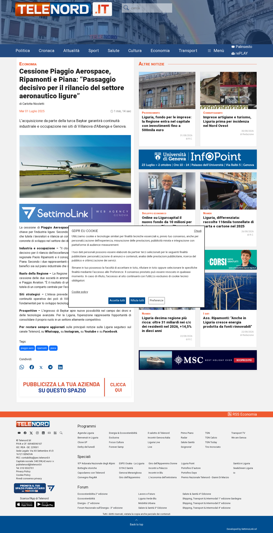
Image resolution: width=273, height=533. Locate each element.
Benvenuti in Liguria (88, 437)
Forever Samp (116, 446)
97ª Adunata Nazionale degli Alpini (96, 463)
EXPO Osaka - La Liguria (131, 463)
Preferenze (156, 300)
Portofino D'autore (191, 468)
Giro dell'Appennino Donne (163, 463)
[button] (215, 51)
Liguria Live (154, 442)
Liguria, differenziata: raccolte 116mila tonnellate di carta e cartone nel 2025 (228, 222)
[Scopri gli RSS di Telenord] (55, 433)
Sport (93, 50)
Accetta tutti (117, 300)
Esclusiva (114, 437)
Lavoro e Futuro (146, 494)
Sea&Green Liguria (243, 468)
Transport (188, 50)
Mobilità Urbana (146, 503)
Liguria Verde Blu (147, 498)
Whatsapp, (52, 331)
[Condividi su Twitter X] (41, 367)
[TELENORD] (33, 424)
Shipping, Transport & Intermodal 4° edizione (206, 507)
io (234, 472)
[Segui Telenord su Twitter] (31, 433)
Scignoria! (186, 446)
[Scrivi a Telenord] (49, 433)
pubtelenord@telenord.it (29, 464)
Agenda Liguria (86, 433)
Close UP (82, 442)
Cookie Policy (23, 475)
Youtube (90, 331)
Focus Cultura (116, 442)
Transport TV (238, 433)
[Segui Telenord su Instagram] (37, 433)
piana (53, 348)
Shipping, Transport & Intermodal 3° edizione (206, 503)
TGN (207, 433)
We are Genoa (238, 437)
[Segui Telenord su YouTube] (19, 433)
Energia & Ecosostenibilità (123, 433)
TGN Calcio (211, 437)
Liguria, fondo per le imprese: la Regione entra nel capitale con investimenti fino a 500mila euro (166, 123)
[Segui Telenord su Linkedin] (43, 433)
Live (150, 446)
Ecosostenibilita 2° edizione (93, 494)
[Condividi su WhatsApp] (22, 367)
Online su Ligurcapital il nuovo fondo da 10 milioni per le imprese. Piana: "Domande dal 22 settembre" (167, 224)
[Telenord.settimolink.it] (75, 387)
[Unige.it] (198, 159)
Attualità (71, 50)
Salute (113, 50)
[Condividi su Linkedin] (60, 367)
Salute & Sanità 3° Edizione (152, 507)
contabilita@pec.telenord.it (35, 457)
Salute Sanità (187, 442)
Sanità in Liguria (241, 463)
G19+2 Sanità (126, 468)
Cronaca (46, 50)
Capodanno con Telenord (91, 472)
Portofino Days (189, 472)
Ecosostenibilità (86, 498)
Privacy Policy (23, 471)
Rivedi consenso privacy (29, 478)
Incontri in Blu (156, 472)
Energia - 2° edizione (89, 503)
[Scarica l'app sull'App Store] (25, 504)
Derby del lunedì (86, 446)
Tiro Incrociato (213, 446)
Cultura (135, 50)
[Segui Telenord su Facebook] (25, 433)
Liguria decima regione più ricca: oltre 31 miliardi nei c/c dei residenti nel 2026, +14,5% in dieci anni (167, 324)
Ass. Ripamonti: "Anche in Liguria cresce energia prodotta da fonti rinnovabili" (227, 322)
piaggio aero (27, 348)
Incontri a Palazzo (158, 468)
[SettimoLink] (75, 213)
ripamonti (42, 348)
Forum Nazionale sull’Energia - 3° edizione (100, 507)
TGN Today (211, 442)
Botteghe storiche (87, 468)
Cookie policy (80, 292)
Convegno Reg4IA (87, 477)
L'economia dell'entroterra (163, 477)
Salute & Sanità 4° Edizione (197, 494)
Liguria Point (187, 463)
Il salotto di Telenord (159, 433)
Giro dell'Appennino (129, 477)
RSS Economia (244, 414)
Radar (184, 437)
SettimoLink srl (249, 529)
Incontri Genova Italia (159, 437)
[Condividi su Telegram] (50, 367)
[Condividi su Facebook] (31, 367)
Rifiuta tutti (137, 300)
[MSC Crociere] (198, 360)
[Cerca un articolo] (61, 433)
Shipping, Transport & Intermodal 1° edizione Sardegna (212, 498)
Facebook (110, 331)
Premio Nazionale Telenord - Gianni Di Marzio (205, 477)
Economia (160, 50)
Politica (23, 50)
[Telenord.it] (34, 488)
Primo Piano (187, 433)
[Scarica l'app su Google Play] (45, 504)
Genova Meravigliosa (130, 472)
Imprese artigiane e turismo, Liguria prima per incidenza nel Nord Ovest (227, 121)
